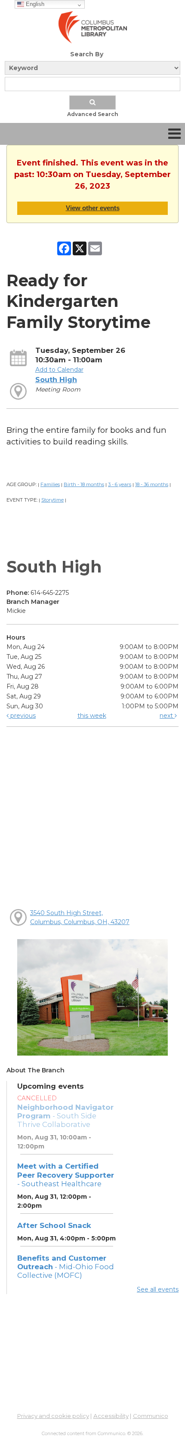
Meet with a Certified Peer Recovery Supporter (65, 1175)
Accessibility (111, 1415)
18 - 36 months (151, 484)
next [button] (167, 715)
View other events (93, 207)
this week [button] (91, 715)
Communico (150, 1415)
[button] (174, 134)
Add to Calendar (59, 370)
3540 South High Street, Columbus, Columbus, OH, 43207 (80, 917)
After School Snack (54, 1225)
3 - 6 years (119, 484)
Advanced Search (92, 114)
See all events (158, 1289)
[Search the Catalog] (92, 102)
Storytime (52, 500)
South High (56, 379)
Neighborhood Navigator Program (65, 1116)
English (34, 4)
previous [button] (22, 715)
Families (50, 484)
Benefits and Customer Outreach (65, 1267)
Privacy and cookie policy (53, 1415)
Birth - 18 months (84, 484)
